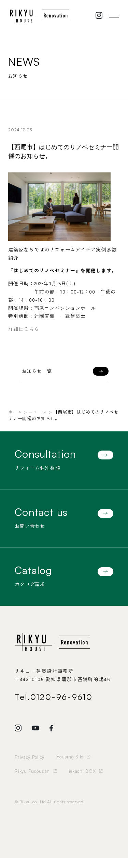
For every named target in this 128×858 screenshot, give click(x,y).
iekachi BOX (82, 771)
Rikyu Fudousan (32, 771)
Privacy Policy (29, 757)
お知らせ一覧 (37, 370)
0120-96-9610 (61, 697)
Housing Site (69, 756)
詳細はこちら (23, 328)
